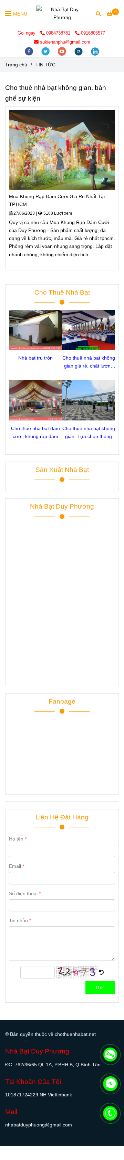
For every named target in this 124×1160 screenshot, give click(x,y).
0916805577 (93, 33)
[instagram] (79, 51)
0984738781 (59, 33)
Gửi (100, 987)
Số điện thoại (23, 893)
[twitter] (46, 51)
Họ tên (16, 839)
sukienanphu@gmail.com (65, 42)
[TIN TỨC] (62, 13)
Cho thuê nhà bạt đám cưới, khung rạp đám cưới (35, 433)
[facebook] (29, 51)
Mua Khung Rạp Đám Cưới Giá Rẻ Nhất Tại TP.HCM (57, 200)
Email (15, 866)
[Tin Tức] (62, 150)
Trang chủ (16, 64)
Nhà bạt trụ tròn (35, 358)
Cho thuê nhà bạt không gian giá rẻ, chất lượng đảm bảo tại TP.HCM (88, 362)
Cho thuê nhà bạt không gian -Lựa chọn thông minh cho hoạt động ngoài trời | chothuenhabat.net (88, 433)
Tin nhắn (18, 920)
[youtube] (62, 51)
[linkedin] (95, 51)
